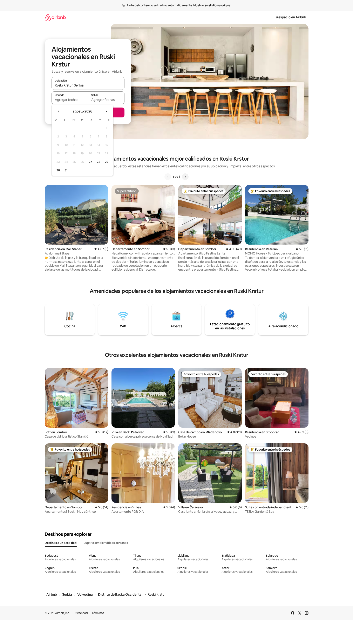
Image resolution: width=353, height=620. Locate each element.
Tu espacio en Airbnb (290, 17)
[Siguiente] (185, 176)
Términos (98, 613)
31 (66, 170)
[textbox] (70, 99)
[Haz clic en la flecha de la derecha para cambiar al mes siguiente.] (106, 111)
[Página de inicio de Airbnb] (55, 17)
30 (58, 170)
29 (106, 162)
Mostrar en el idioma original (212, 5)
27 (90, 162)
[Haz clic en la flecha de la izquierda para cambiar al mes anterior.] (58, 111)
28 (98, 162)
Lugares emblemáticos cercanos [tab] (106, 543)
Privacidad (81, 613)
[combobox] (88, 85)
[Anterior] (167, 176)
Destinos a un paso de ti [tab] (61, 543)
